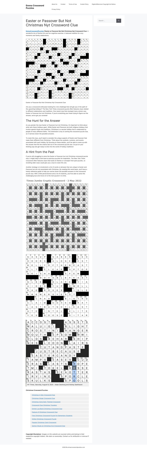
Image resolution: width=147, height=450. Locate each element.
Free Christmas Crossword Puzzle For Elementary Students (52, 415)
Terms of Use (73, 4)
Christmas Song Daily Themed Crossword (46, 402)
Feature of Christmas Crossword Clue (45, 412)
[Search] (118, 21)
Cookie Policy (84, 4)
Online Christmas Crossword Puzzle (44, 419)
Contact (63, 4)
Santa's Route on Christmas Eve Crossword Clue (48, 426)
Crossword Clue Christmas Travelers (44, 405)
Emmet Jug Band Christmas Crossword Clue (47, 409)
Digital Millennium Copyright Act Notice (104, 4)
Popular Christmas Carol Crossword (44, 422)
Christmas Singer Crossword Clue (43, 398)
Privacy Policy (56, 9)
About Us (54, 4)
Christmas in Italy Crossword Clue (43, 395)
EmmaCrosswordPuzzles (35, 31)
